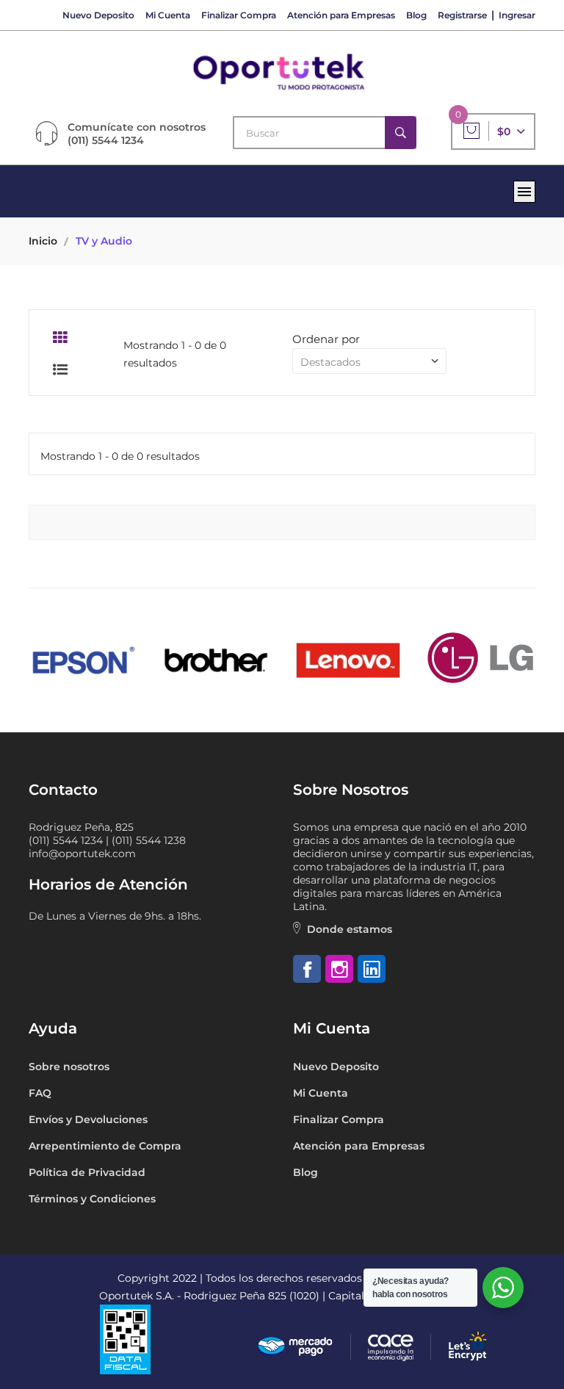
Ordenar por (326, 339)
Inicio (43, 241)
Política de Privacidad (87, 1172)
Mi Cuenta (167, 15)
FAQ (40, 1093)
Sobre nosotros (69, 1066)
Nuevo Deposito (98, 15)
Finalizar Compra (238, 15)
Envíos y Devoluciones (88, 1119)
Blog (416, 15)
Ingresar (517, 15)
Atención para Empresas (341, 15)
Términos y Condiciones (92, 1198)
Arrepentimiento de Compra (105, 1145)
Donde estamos (349, 929)
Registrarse (462, 15)
